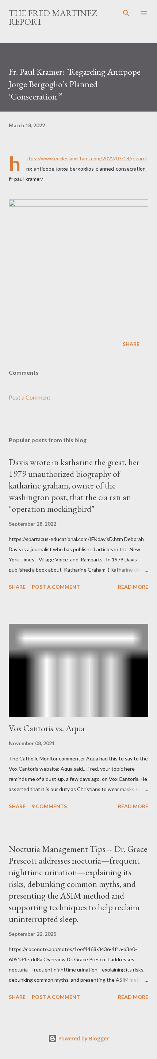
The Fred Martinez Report (53, 17)
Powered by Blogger (83, 1038)
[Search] (126, 13)
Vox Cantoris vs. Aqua (47, 728)
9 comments (49, 806)
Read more (133, 587)
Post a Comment (29, 397)
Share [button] (131, 344)
